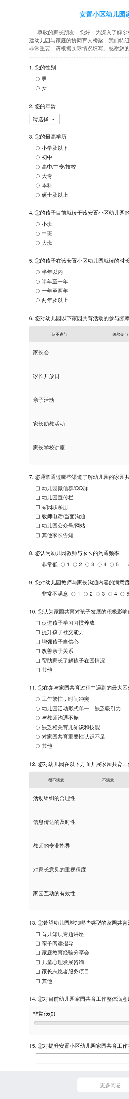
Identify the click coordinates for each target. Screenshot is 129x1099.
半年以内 (52, 271)
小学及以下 (55, 147)
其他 (47, 669)
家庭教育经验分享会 (65, 952)
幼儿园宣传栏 (57, 497)
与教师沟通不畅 (60, 717)
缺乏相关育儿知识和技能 (71, 727)
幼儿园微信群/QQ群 (65, 488)
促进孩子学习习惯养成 (68, 622)
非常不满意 (55, 593)
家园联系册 (55, 507)
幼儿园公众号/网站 (63, 525)
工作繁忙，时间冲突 (65, 698)
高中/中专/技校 (59, 166)
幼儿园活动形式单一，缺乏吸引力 (81, 708)
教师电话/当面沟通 (63, 516)
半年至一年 (55, 281)
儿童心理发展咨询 (63, 962)
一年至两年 (55, 290)
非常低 (50, 564)
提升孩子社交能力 (63, 632)
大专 (47, 176)
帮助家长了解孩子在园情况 (73, 660)
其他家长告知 (57, 535)
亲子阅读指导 (57, 943)
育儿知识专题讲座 (63, 934)
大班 (47, 242)
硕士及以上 (55, 194)
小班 (47, 224)
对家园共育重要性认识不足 (73, 736)
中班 (47, 233)
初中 (47, 157)
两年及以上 (55, 300)
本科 (47, 185)
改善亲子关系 (57, 651)
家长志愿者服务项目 (65, 971)
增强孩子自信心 (60, 641)
